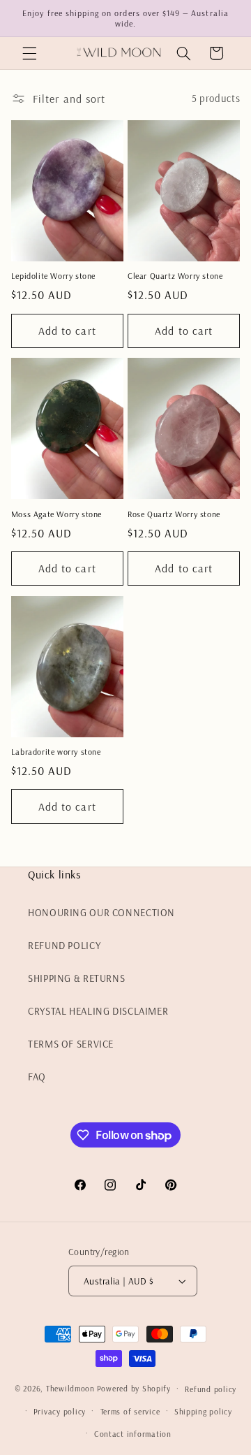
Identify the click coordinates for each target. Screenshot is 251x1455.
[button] (29, 53)
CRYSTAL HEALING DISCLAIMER (98, 1011)
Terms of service (130, 1411)
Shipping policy (203, 1411)
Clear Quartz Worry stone (175, 275)
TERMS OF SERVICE (71, 1043)
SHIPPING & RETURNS (76, 978)
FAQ (37, 1076)
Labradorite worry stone (56, 751)
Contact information (133, 1433)
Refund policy (210, 1389)
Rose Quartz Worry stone (174, 514)
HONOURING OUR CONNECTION (101, 912)
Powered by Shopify (134, 1388)
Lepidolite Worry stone (53, 275)
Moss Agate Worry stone (56, 514)
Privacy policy (59, 1411)
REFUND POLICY (64, 945)
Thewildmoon (70, 1388)
